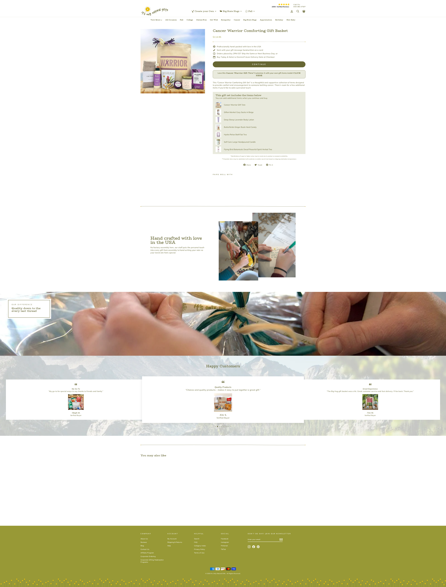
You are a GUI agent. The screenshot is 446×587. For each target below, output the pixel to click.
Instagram (225, 542)
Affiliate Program (147, 553)
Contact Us (145, 549)
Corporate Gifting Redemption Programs (152, 561)
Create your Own (204, 11)
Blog (142, 546)
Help (169, 546)
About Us (144, 539)
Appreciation (266, 20)
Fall (250, 11)
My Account (172, 539)
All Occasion (171, 20)
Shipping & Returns (174, 542)
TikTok (223, 549)
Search (196, 539)
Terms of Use (199, 553)
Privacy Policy (199, 549)
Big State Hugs (231, 11)
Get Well (214, 20)
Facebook (224, 539)
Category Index (200, 546)
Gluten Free (201, 20)
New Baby (291, 20)
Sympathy (226, 20)
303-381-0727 (299, 7)
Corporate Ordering (148, 556)
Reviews (144, 542)
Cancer (237, 20)
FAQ (195, 542)
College (190, 20)
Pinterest (224, 546)
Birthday (279, 20)
